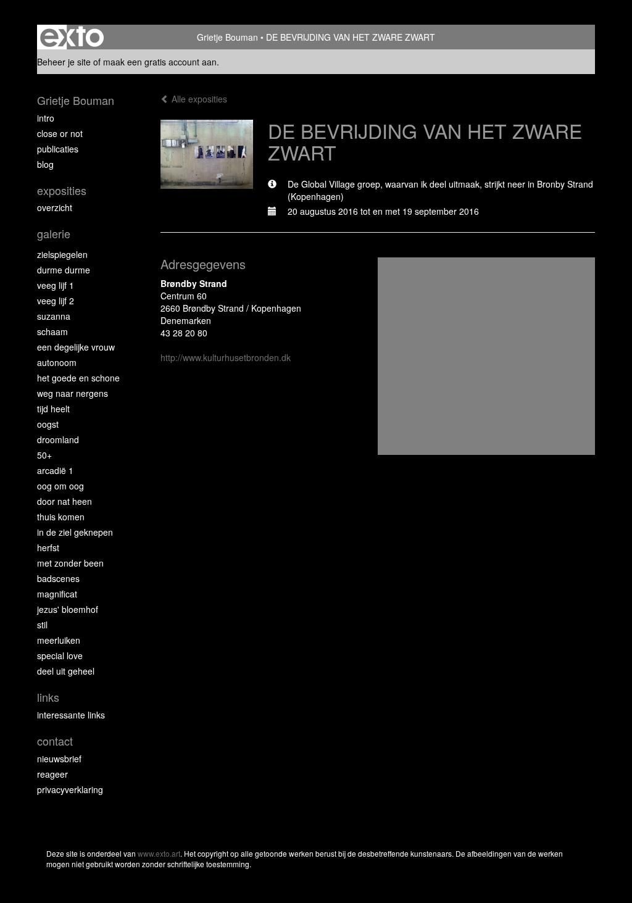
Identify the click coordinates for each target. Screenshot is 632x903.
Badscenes (58, 578)
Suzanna (53, 316)
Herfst (48, 547)
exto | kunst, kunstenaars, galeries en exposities (72, 37)
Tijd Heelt (53, 408)
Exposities (61, 190)
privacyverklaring (70, 789)
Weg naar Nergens (72, 393)
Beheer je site (64, 62)
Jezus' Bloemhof (67, 609)
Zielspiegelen (62, 254)
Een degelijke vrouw (76, 347)
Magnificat (57, 594)
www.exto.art (159, 853)
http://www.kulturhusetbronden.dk (225, 357)
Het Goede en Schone (78, 378)
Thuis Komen (61, 516)
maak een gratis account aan (160, 62)
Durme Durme (63, 270)
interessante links (71, 715)
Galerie (53, 233)
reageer (52, 774)
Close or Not (60, 133)
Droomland (58, 439)
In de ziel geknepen (75, 532)
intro (45, 118)
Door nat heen (64, 501)
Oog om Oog (60, 486)
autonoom (57, 362)
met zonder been (70, 563)
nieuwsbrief (59, 758)
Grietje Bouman (227, 37)
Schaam (52, 331)
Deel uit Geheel (65, 671)
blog (45, 164)
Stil (42, 624)
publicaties (57, 149)
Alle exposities (198, 99)
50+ (44, 455)
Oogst (48, 424)
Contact (55, 741)
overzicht (54, 207)
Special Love (60, 655)
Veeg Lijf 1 (55, 285)
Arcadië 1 (55, 470)
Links (48, 697)
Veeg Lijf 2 (55, 300)
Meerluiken (58, 640)
